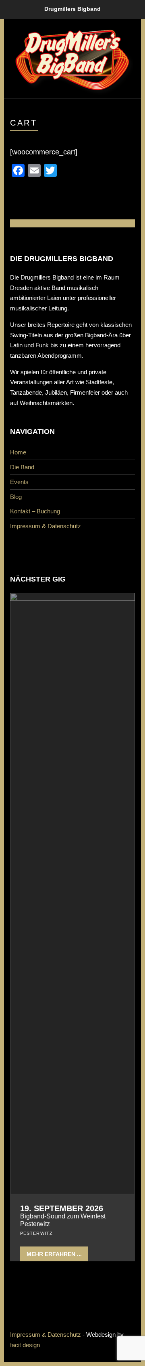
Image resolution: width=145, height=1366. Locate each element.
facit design (25, 1345)
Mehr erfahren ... (54, 1254)
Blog (16, 496)
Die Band (22, 467)
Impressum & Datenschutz (45, 526)
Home (18, 452)
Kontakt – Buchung (35, 511)
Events (19, 481)
